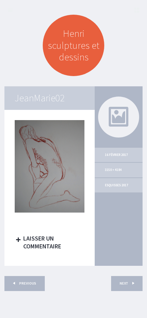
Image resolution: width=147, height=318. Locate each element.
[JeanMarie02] (49, 211)
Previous (27, 283)
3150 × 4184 (113, 170)
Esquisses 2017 (116, 185)
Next (124, 283)
